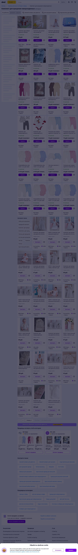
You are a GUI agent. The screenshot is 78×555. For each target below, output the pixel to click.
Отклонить (58, 550)
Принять (71, 550)
